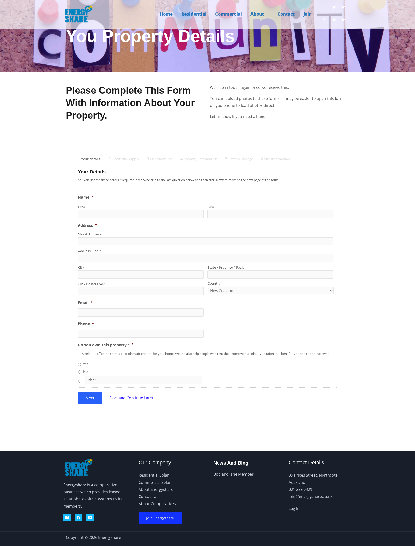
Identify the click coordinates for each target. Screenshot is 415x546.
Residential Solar (154, 475)
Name (85, 197)
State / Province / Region (227, 267)
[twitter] (335, 7)
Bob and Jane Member (234, 474)
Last (211, 206)
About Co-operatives (157, 503)
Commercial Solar (155, 482)
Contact (286, 14)
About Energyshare (156, 489)
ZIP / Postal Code (91, 284)
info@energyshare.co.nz (310, 496)
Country (214, 283)
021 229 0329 (300, 489)
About (257, 14)
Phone (86, 323)
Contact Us (149, 496)
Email (85, 302)
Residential (194, 14)
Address (87, 225)
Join (307, 14)
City (81, 267)
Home (166, 14)
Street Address (89, 234)
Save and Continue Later (131, 397)
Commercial (228, 14)
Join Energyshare (160, 518)
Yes (86, 364)
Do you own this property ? (106, 345)
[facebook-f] (325, 7)
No (85, 371)
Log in (294, 508)
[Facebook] (67, 517)
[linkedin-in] (345, 7)
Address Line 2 (89, 251)
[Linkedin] (90, 517)
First (81, 206)
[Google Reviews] (78, 517)
